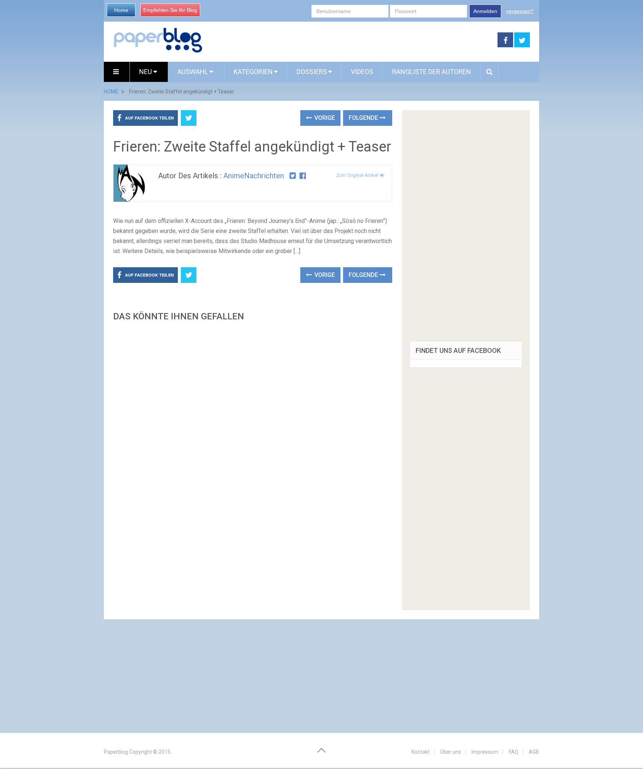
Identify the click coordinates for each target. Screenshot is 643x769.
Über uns (450, 752)
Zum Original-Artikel (358, 175)
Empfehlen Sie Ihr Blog (170, 10)
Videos (362, 72)
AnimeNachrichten (253, 175)
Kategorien (253, 72)
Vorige (324, 117)
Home (121, 10)
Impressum (484, 752)
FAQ (513, 752)
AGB (534, 752)
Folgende (364, 117)
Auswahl (193, 72)
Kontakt (421, 752)
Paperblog (116, 752)
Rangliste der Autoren (431, 72)
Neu (146, 72)
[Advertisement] (252, 414)
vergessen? (520, 11)
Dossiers (312, 72)
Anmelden (485, 11)
